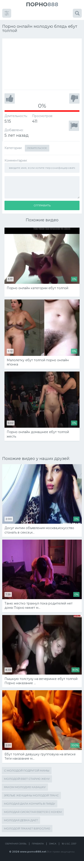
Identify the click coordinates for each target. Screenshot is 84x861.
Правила (38, 843)
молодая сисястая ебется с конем (33, 812)
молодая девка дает (21, 820)
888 (42, 4)
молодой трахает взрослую (27, 828)
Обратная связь (15, 843)
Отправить (42, 205)
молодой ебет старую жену (27, 778)
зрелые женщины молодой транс (31, 795)
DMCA (52, 843)
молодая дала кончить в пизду (29, 803)
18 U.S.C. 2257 (69, 843)
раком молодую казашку (25, 787)
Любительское (37, 148)
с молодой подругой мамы (26, 770)
